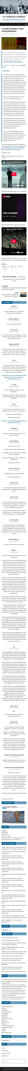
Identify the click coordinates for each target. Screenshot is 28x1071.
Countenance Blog (6, 1012)
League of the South (7, 1019)
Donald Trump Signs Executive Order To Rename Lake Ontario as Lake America (13, 857)
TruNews (4, 1029)
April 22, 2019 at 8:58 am (14, 386)
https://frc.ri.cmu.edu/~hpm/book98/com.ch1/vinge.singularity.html (14, 421)
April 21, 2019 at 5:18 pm (14, 443)
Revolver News (5, 1022)
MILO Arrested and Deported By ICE (11, 940)
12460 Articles (21, 277)
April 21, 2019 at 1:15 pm (14, 521)
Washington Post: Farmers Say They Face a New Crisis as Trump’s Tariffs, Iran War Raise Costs (13, 896)
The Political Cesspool (7, 1027)
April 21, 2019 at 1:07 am (14, 308)
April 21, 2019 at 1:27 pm (14, 541)
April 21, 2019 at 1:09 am (14, 320)
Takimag (4, 1024)
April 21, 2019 (6, 34)
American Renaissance (7, 1006)
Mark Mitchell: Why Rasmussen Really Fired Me (13, 971)
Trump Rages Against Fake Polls (10, 938)
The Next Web (5, 71)
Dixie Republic (5, 1013)
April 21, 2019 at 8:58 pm (14, 723)
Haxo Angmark (14, 441)
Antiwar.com (5, 1010)
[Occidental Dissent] (14, 13)
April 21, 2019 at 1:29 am (14, 331)
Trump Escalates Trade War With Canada (12, 956)
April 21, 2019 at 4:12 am (14, 346)
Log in (3, 1048)
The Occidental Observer (8, 1025)
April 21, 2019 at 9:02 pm (14, 552)
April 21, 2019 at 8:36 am (14, 430)
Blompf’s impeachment (14, 149)
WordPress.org (5, 1056)
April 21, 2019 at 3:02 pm (14, 649)
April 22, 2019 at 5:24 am (14, 769)
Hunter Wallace (14, 34)
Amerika (4, 1008)
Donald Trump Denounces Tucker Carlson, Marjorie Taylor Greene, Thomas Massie (12, 968)
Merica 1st (4, 1020)
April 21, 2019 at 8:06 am (14, 362)
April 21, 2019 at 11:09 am (14, 484)
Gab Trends (4, 1015)
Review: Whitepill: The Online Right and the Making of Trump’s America (14, 848)
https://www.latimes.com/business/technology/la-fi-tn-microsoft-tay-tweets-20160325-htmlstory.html (14, 377)
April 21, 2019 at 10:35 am (14, 470)
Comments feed (6, 1053)
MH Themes (22, 1069)
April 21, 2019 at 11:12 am (14, 499)
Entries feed (5, 1051)
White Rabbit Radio (6, 1032)
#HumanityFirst (18, 62)
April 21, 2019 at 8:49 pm (14, 708)
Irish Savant (5, 1017)
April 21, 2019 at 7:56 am (14, 406)
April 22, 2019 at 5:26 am (14, 757)
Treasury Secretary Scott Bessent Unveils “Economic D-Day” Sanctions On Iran (12, 959)
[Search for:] (14, 1061)
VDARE (3, 1031)
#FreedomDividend (8, 62)
